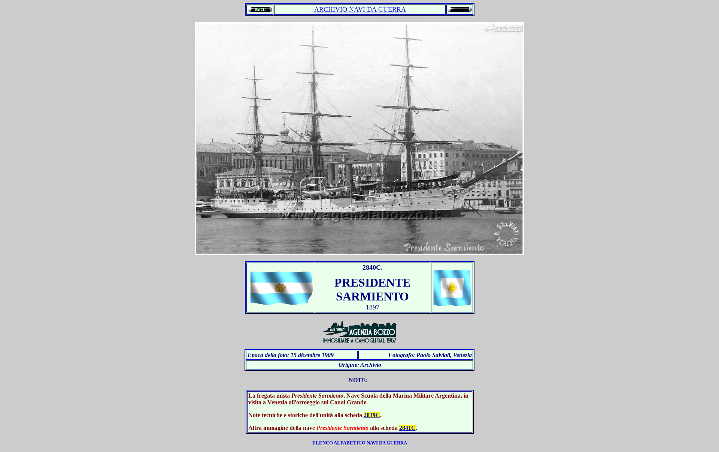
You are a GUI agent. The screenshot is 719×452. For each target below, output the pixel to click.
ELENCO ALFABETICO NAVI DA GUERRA (359, 443)
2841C (407, 428)
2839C (372, 415)
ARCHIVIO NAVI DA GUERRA (360, 9)
